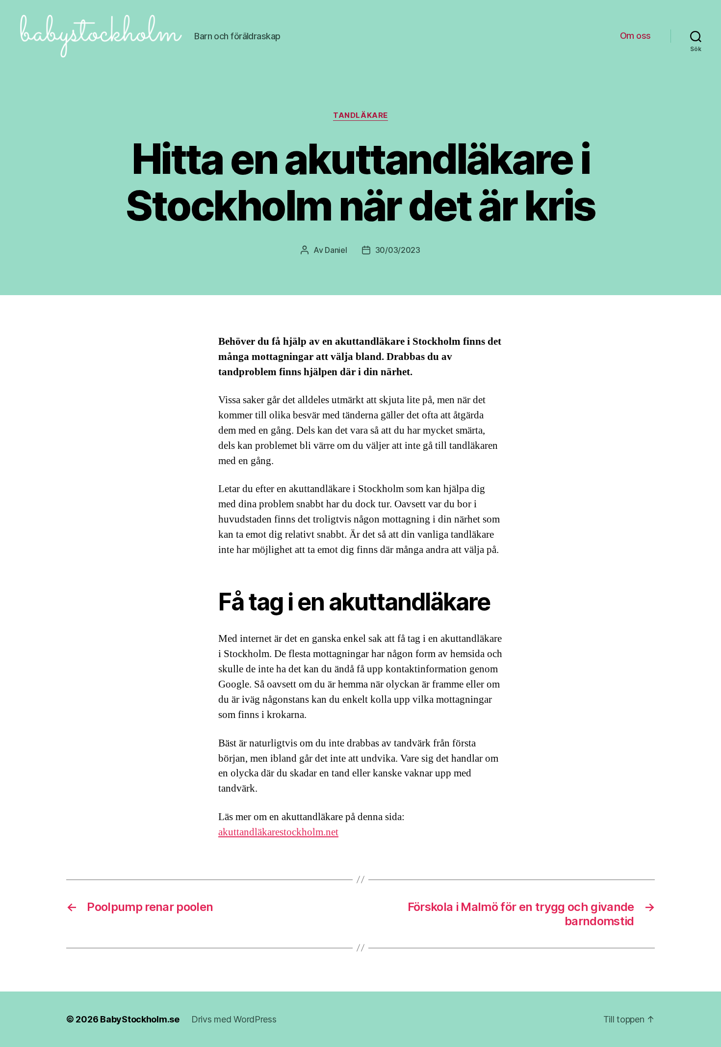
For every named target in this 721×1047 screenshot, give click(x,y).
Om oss (635, 35)
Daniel (336, 250)
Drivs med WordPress (234, 1019)
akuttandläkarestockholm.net (278, 832)
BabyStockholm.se (140, 1019)
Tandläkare (360, 115)
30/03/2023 (397, 250)
